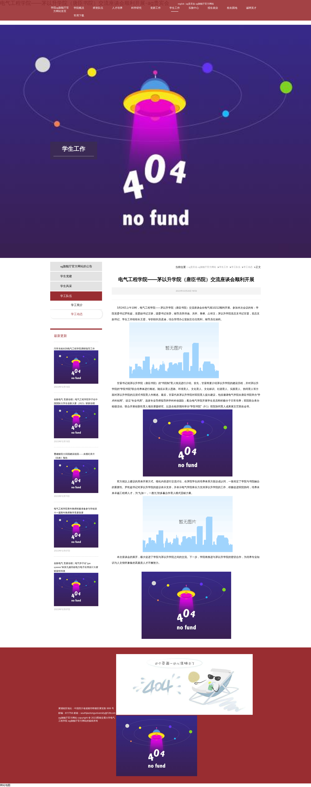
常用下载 (79, 15)
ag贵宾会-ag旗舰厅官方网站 (200, 4)
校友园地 (232, 7)
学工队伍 (235, 267)
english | (182, 4)
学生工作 (174, 7)
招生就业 (213, 7)
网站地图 (5, 785)
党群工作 (155, 7)
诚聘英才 (251, 7)
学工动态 (248, 267)
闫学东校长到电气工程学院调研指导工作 (74, 348)
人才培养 (117, 7)
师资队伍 (98, 7)
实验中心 (194, 7)
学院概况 (79, 7)
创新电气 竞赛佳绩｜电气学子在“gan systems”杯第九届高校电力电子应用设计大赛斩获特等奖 (76, 567)
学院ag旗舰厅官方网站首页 (60, 9)
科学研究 (136, 7)
